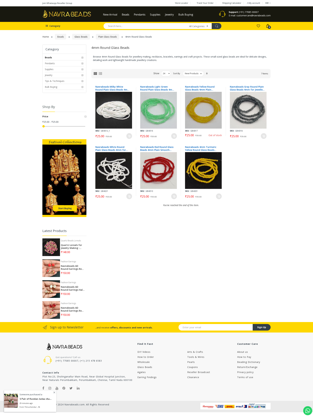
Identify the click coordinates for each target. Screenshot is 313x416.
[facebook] (43, 388)
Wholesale (143, 362)
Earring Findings (147, 377)
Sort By (176, 73)
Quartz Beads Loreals (71, 240)
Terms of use (245, 377)
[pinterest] (63, 388)
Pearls (191, 362)
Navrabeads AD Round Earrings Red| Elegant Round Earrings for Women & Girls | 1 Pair (72, 309)
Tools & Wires (195, 356)
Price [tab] (45, 116)
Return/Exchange (247, 367)
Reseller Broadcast (198, 372)
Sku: (97, 130)
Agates (141, 372)
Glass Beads (81, 36)
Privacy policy (245, 372)
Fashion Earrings (68, 261)
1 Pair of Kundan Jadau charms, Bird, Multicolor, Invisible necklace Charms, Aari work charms (36, 398)
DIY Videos (143, 351)
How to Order (145, 356)
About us (242, 351)
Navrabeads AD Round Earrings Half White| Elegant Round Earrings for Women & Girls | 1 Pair (72, 288)
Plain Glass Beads (107, 36)
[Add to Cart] (129, 136)
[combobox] (145, 26)
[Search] (216, 26)
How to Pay (244, 356)
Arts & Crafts (195, 351)
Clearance (193, 377)
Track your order (205, 2)
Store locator (181, 2)
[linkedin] (78, 388)
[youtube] (56, 388)
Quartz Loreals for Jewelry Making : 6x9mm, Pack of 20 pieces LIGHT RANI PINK (71, 247)
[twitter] (71, 388)
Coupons (192, 367)
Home (45, 36)
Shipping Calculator (231, 2)
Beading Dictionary (248, 362)
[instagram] (49, 388)
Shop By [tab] (48, 107)
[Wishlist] (258, 25)
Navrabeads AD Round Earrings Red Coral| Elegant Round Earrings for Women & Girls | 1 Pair (72, 267)
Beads (60, 36)
